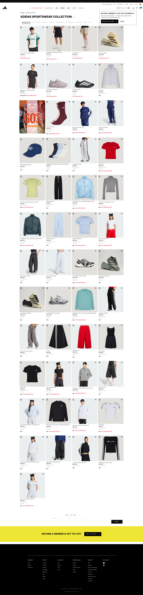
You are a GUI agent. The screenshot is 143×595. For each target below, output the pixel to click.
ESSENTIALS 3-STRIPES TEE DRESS (27, 90)
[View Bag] (140, 8)
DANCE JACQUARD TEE (77, 238)
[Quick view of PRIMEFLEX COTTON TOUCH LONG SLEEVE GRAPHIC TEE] (73, 288)
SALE (90, 22)
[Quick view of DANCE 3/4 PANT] (73, 325)
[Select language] (140, 4)
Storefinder (90, 580)
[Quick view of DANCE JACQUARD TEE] (73, 214)
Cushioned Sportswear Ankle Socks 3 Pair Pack (57, 164)
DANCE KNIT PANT (50, 201)
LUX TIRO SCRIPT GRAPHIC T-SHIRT (27, 53)
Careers (74, 565)
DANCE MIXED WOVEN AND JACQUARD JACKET (29, 424)
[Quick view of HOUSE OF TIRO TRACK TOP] (73, 102)
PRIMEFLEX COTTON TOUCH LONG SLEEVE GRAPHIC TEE (84, 313)
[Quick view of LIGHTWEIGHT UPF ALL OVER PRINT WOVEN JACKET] (73, 176)
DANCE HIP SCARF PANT (25, 276)
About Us (75, 563)
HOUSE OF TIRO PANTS (103, 127)
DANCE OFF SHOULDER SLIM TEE (27, 499)
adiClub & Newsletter (92, 569)
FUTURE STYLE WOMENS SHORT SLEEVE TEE (29, 202)
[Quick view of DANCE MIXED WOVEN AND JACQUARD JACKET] (21, 400)
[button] (36, 8)
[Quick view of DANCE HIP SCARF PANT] (21, 251)
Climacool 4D (52, 22)
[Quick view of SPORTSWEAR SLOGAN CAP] (21, 139)
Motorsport (45, 569)
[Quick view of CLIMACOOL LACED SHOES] (47, 64)
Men (59, 563)
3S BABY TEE (101, 164)
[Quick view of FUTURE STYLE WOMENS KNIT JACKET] (99, 176)
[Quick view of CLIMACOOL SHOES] (99, 27)
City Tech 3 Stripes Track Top (79, 462)
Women (59, 565)
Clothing (38, 22)
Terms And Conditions (72, 588)
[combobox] (123, 8)
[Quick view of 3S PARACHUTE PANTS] (73, 139)
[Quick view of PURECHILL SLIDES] (73, 64)
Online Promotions (92, 576)
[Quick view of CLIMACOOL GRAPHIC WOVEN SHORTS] (47, 27)
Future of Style (78, 22)
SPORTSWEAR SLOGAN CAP (26, 164)
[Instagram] (103, 565)
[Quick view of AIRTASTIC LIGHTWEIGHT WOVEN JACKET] (73, 400)
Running (44, 563)
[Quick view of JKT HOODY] (99, 64)
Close (122, 21)
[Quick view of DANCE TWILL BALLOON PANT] (21, 325)
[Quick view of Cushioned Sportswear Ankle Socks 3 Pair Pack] (47, 139)
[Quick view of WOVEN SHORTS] (73, 27)
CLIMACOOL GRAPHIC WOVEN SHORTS (54, 52)
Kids (59, 567)
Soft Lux (85, 22)
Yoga (44, 574)
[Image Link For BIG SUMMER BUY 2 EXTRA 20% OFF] (32, 116)
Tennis (44, 578)
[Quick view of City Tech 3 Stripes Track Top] (73, 437)
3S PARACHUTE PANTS (77, 164)
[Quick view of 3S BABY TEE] (99, 139)
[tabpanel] (71, 276)
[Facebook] (104, 563)
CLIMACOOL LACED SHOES (51, 89)
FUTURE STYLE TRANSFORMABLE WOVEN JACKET (83, 388)
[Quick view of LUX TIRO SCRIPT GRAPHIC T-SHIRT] (21, 27)
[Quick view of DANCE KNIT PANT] (47, 176)
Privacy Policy (64, 588)
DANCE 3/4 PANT (76, 350)
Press (74, 569)
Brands (22, 12)
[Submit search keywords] (129, 8)
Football (44, 565)
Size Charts (90, 574)
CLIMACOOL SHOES (103, 53)
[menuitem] (36, 8)
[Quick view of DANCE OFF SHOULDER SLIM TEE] (21, 474)
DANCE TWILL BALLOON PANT (26, 351)
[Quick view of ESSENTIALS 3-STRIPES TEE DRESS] (21, 64)
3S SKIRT (48, 351)
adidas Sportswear (31, 12)
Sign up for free (91, 534)
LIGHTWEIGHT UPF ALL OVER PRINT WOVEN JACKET (83, 201)
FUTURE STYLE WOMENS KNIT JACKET (106, 202)
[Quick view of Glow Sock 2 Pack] (47, 102)
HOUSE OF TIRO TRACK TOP (78, 127)
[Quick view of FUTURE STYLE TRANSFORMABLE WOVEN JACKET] (73, 362)
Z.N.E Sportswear (70, 22)
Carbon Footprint (76, 567)
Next (116, 521)
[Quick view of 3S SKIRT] (47, 325)
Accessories (44, 22)
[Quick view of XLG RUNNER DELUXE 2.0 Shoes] (73, 251)
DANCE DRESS (102, 351)
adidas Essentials (60, 22)
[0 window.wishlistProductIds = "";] (136, 8)
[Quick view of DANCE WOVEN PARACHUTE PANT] (47, 437)
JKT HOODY (101, 90)
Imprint (80, 588)
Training (44, 567)
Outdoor (44, 576)
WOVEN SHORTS (76, 53)
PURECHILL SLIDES (76, 89)
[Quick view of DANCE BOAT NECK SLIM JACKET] (99, 437)
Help (89, 563)
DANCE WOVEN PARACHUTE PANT (53, 462)
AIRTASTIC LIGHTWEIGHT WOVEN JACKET (81, 425)
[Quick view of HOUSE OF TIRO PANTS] (99, 102)
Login (136, 4)
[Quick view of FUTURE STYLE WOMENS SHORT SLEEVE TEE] (21, 176)
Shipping (90, 565)
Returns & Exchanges (92, 567)
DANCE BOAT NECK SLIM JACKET (105, 462)
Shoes (33, 22)
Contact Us (90, 578)
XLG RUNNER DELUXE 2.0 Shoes (79, 276)
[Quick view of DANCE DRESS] (99, 325)
